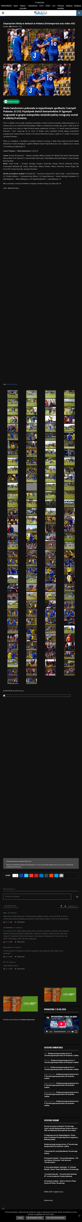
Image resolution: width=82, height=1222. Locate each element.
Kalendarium (32, 6)
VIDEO (47, 6)
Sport (16, 6)
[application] (61, 1024)
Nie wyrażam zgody (34, 1218)
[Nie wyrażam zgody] (79, 1216)
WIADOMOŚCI (6, 6)
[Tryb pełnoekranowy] (76, 1032)
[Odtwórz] (47, 1032)
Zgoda (20, 1218)
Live (53, 6)
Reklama (69, 6)
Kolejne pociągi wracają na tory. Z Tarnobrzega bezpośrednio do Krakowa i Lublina (61, 1076)
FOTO (41, 6)
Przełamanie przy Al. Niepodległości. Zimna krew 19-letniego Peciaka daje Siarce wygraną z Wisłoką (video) (61, 1137)
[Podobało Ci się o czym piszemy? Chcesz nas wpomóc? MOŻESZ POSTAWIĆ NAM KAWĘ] (11, 103)
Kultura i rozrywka (23, 7)
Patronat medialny (60, 7)
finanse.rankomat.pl (27, 1019)
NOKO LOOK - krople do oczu (53, 1192)
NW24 (6, 26)
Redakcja (77, 6)
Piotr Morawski (12, 384)
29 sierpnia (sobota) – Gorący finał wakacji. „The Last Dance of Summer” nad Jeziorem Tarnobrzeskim (61, 1160)
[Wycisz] (73, 1032)
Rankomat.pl (48, 1200)
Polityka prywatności (55, 1218)
